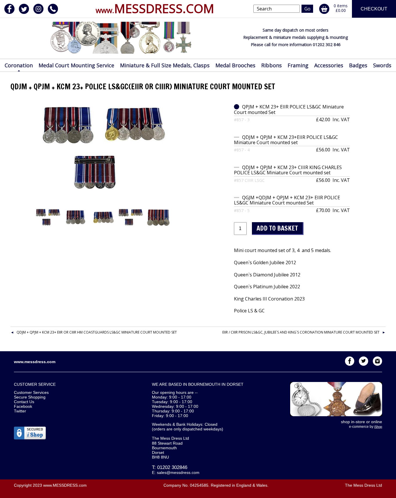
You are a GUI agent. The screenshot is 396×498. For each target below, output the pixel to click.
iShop (378, 426)
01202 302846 (172, 467)
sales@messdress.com (178, 472)
